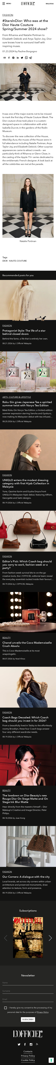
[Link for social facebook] (25, 1045)
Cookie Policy (28, 1060)
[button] (50, 209)
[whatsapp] (26, 58)
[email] (4, 58)
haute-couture (18, 261)
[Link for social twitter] (19, 1045)
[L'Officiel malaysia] (28, 4)
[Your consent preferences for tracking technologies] (51, 1060)
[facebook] (9, 58)
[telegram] (31, 58)
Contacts (28, 1051)
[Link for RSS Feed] (37, 1044)
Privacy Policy (43, 1012)
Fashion (7, 15)
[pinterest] (13, 58)
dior (5, 261)
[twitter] (22, 58)
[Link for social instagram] (31, 1045)
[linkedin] (17, 58)
